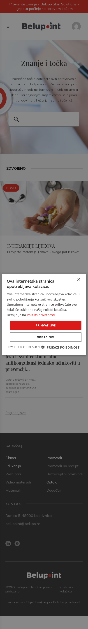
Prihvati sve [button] (46, 325)
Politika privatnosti (41, 315)
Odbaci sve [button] (46, 337)
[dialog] (44, 314)
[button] (61, 347)
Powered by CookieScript (23, 346)
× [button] (78, 279)
